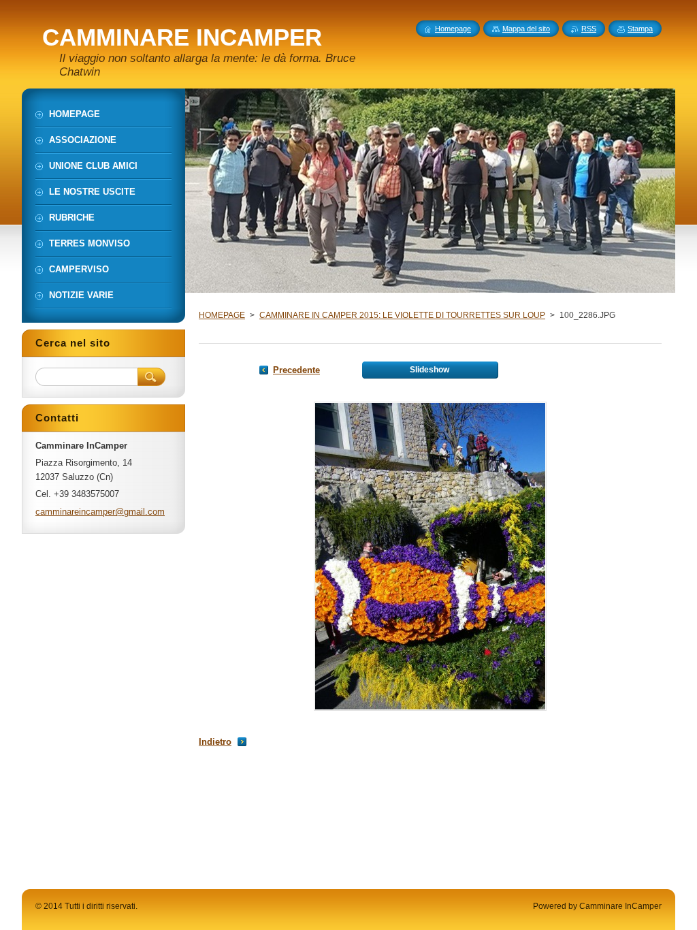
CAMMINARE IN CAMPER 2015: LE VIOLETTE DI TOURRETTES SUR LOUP (402, 315)
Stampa (640, 29)
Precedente (296, 370)
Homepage (453, 29)
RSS (588, 29)
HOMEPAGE (222, 315)
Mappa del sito (526, 29)
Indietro (215, 742)
